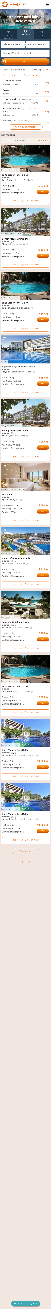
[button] (13, 44)
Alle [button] (4, 75)
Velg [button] (47, 83)
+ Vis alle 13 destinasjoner (25, 127)
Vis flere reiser (25, 851)
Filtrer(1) (21, 1303)
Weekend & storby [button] (31, 75)
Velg (42, 192)
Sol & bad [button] (15, 75)
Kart (35, 1303)
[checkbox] (4, 147)
